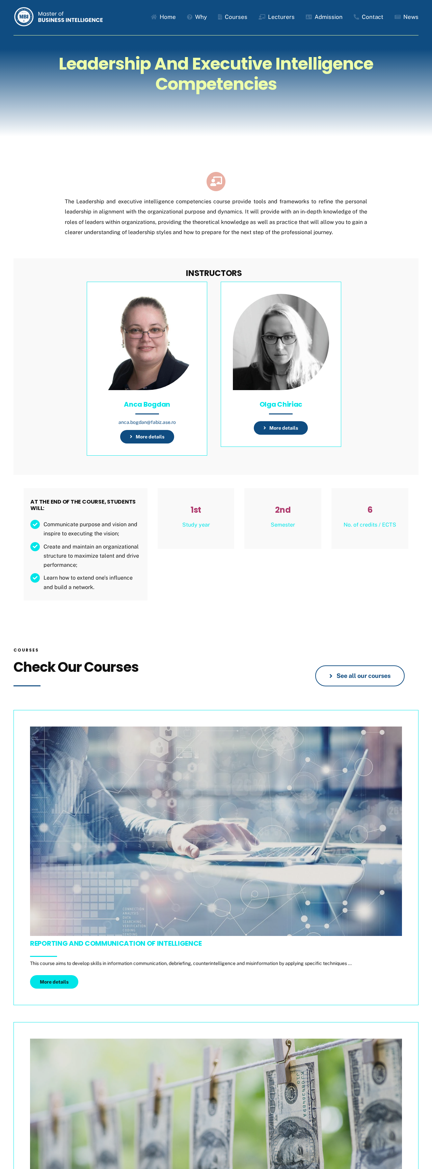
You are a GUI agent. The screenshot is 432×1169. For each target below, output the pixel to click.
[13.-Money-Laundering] (216, 1041)
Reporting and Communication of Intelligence (116, 943)
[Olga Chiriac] (281, 299)
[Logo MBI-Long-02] (60, 9)
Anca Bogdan (147, 404)
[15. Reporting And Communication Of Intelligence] (216, 729)
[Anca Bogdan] (147, 299)
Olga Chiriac (281, 404)
